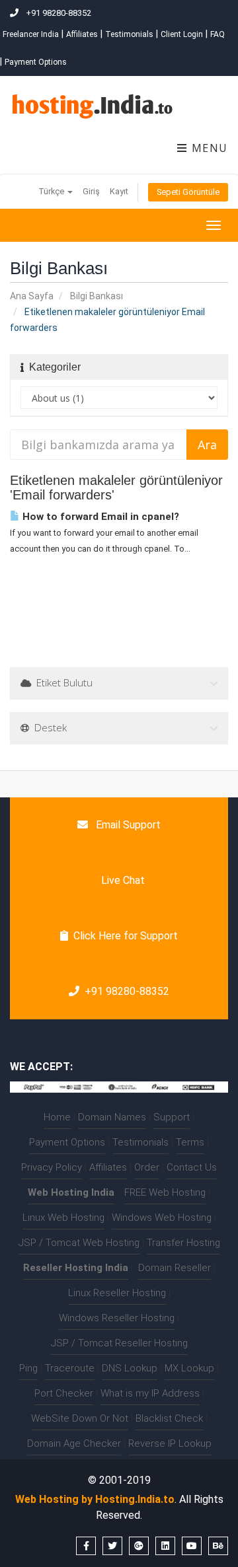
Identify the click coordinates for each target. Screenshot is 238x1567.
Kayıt (119, 191)
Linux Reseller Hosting (117, 1293)
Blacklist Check (169, 1418)
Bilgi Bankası (96, 296)
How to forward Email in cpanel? (99, 517)
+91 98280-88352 (127, 991)
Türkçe (52, 191)
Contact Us (192, 1167)
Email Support (127, 825)
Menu (208, 148)
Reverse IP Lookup (170, 1443)
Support (171, 1117)
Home (57, 1117)
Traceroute (70, 1368)
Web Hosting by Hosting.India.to (95, 1499)
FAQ (217, 34)
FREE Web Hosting (165, 1192)
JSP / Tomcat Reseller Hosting (119, 1343)
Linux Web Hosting (63, 1217)
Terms (190, 1142)
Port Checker (63, 1393)
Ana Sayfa (32, 296)
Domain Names (112, 1117)
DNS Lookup (129, 1368)
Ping (28, 1368)
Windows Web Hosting (162, 1217)
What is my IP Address (150, 1393)
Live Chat (122, 880)
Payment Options (36, 62)
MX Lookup (189, 1368)
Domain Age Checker (74, 1443)
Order (146, 1167)
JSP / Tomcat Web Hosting (79, 1243)
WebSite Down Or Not (79, 1418)
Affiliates (82, 34)
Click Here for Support (125, 935)
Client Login (182, 34)
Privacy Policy (51, 1167)
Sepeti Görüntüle (188, 192)
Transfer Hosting (183, 1243)
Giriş (91, 191)
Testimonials (129, 34)
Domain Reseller (174, 1268)
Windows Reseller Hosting (117, 1318)
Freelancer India (31, 34)
